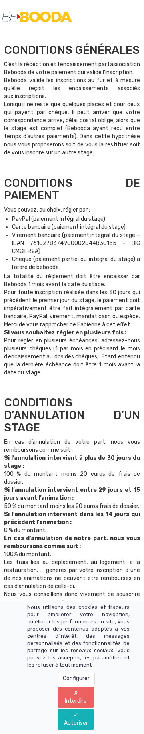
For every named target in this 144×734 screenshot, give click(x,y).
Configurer (76, 678)
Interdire (76, 701)
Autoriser (76, 723)
